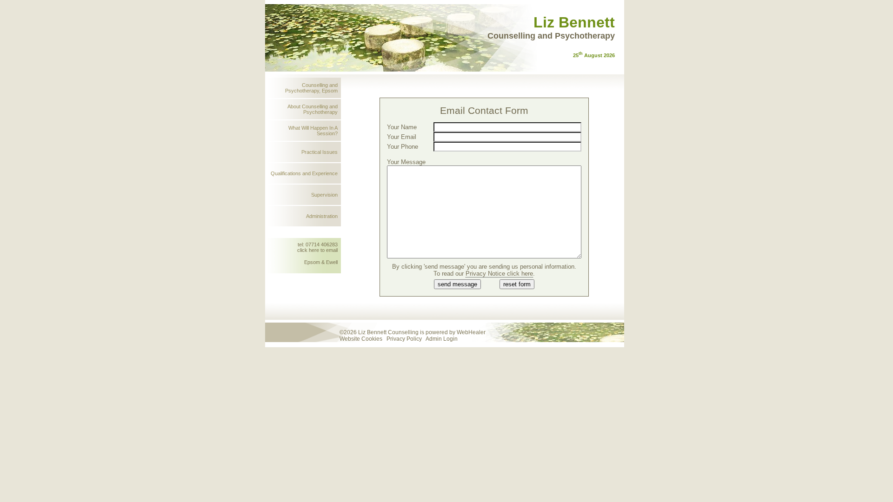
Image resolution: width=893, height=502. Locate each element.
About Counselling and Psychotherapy (312, 109)
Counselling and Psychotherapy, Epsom (311, 87)
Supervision (324, 195)
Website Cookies (361, 339)
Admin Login (442, 339)
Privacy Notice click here (499, 273)
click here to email (317, 250)
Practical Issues (319, 152)
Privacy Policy (404, 339)
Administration (322, 216)
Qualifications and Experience (304, 173)
